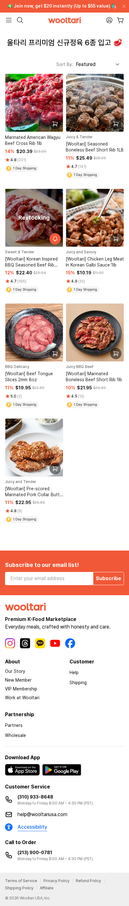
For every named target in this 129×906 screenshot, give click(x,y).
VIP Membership (21, 688)
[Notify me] (55, 238)
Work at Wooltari (22, 697)
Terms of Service (21, 880)
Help (74, 672)
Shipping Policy (19, 888)
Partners (14, 725)
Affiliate (47, 888)
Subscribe (108, 578)
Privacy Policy (57, 880)
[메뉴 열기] (9, 20)
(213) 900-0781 (35, 852)
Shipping (78, 682)
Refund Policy (88, 880)
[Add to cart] (55, 123)
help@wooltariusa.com (42, 814)
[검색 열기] (20, 20)
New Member (18, 680)
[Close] (122, 6)
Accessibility (32, 827)
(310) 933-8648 (35, 796)
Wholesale (15, 735)
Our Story (15, 671)
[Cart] (120, 20)
